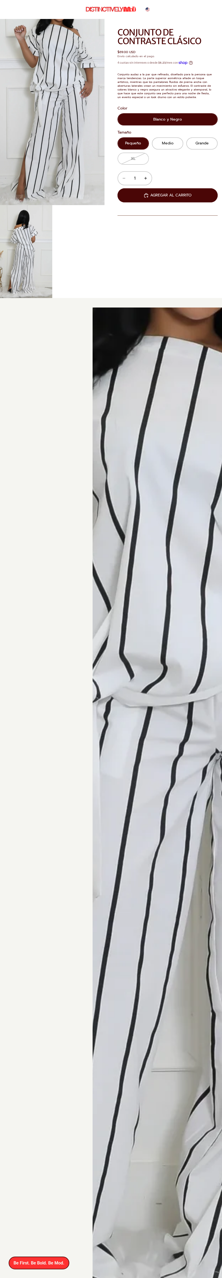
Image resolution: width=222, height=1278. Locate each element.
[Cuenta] (193, 9)
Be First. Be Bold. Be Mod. (39, 1263)
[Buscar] (182, 9)
